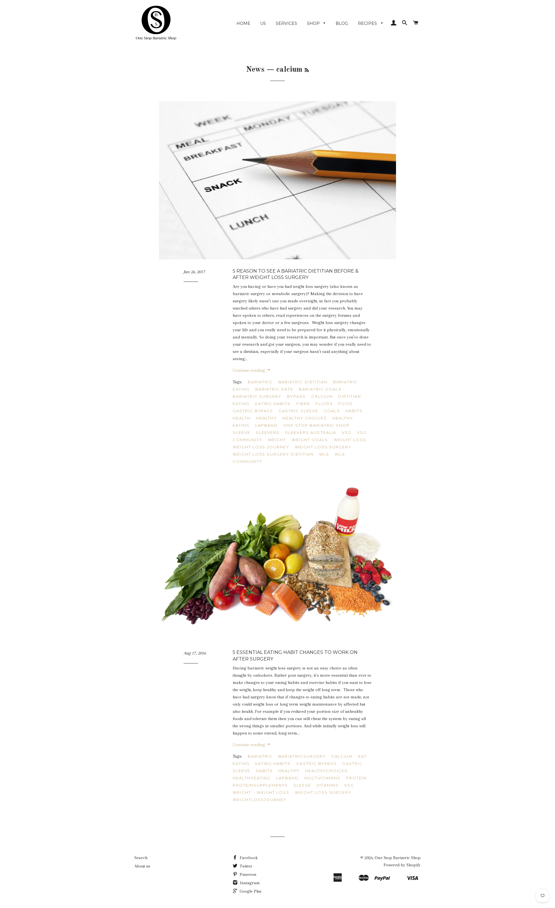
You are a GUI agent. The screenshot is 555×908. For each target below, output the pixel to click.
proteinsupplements (260, 785)
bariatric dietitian (303, 382)
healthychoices (326, 770)
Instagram (249, 882)
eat (362, 756)
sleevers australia (310, 432)
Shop (314, 23)
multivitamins (322, 778)
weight (277, 439)
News (255, 69)
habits (354, 410)
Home (243, 23)
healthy (266, 418)
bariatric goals (320, 389)
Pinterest (247, 874)
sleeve (241, 432)
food (345, 403)
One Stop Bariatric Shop (398, 857)
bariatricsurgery (302, 756)
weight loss (350, 439)
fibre (303, 403)
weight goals (310, 439)
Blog (342, 23)
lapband (266, 425)
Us (263, 23)
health (242, 418)
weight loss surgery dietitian (273, 454)
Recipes (368, 23)
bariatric (260, 382)
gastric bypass (253, 410)
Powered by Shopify (402, 865)
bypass (296, 396)
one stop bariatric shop (316, 425)
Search (140, 857)
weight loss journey (261, 447)
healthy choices (304, 418)
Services (286, 23)
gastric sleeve (298, 410)
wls (324, 454)
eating (241, 403)
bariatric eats (274, 389)
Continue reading (249, 370)
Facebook (248, 857)
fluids (324, 403)
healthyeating (252, 778)
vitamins (328, 785)
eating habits (273, 403)
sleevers (268, 432)
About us (142, 866)
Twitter (245, 866)
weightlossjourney (259, 799)
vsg (347, 432)
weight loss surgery (323, 447)
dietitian (349, 396)
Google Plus (250, 891)
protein (356, 778)
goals (332, 410)
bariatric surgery (257, 396)
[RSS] (306, 70)
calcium (322, 396)
